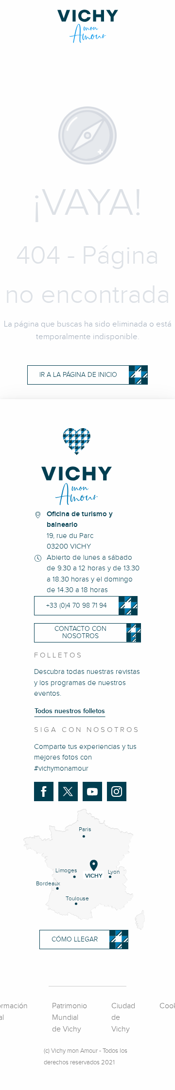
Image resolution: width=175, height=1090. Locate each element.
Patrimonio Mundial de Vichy (69, 1017)
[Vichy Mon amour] (87, 26)
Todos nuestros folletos (70, 711)
